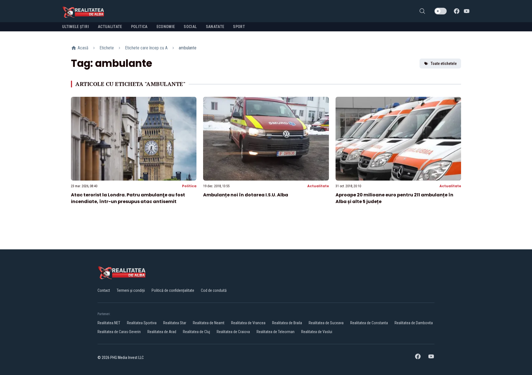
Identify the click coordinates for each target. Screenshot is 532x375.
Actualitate (318, 186)
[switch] (440, 11)
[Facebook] (456, 11)
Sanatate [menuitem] (215, 26)
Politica (189, 186)
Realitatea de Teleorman (276, 332)
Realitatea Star (174, 323)
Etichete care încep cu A (146, 47)
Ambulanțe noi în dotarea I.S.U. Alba (245, 195)
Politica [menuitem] (139, 26)
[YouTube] (466, 11)
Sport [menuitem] (239, 26)
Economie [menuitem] (166, 26)
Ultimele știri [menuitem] (75, 26)
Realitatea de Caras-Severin (119, 332)
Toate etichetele (444, 63)
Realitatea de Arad (161, 332)
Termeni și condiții (131, 290)
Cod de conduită (214, 290)
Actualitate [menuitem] (110, 26)
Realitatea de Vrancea (248, 323)
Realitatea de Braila (287, 323)
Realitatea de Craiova (233, 332)
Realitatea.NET (109, 323)
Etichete (106, 47)
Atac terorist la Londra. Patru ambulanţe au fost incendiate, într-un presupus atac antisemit (128, 198)
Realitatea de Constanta (369, 323)
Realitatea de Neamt (208, 323)
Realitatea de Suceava (326, 323)
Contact (104, 290)
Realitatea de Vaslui (316, 332)
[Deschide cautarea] (422, 11)
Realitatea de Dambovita (414, 323)
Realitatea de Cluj (196, 332)
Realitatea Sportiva (142, 323)
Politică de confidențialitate (173, 290)
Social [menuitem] (190, 26)
